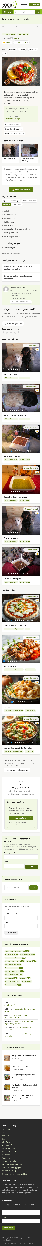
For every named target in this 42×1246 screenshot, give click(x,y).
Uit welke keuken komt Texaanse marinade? (18, 277)
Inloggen (23, 5)
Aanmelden (32, 867)
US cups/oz (17, 204)
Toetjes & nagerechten (14, 961)
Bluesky (13, 1243)
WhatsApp (12, 49)
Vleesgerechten (30, 670)
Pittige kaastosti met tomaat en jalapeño (24, 1057)
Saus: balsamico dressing (15, 415)
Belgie (17, 119)
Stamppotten (29, 751)
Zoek (33, 887)
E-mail (6, 862)
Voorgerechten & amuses (15, 958)
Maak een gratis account (21, 818)
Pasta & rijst (11, 978)
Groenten (25, 978)
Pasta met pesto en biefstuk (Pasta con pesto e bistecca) (23, 1096)
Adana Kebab (10, 666)
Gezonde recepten (13, 985)
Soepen (31, 961)
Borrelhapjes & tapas (13, 968)
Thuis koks (6, 1158)
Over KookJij (6, 1129)
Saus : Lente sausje (12, 456)
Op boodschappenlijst (11, 201)
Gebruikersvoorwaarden (12, 1164)
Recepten (19, 27)
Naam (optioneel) (9, 853)
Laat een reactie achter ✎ (14, 133)
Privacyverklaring (9, 1171)
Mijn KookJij (6, 1142)
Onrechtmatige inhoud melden (14, 1174)
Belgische (9, 119)
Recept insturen (8, 1148)
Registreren (34, 5)
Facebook (31, 1243)
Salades (26, 981)
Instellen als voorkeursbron (17, 770)
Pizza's (27, 629)
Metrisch (6, 204)
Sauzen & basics (23, 34)
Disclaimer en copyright (11, 1167)
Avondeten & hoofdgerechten (13, 629)
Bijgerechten (11, 954)
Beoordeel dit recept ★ (13, 129)
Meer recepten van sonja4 (20, 302)
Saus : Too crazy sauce (13, 579)
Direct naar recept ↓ (12, 125)
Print (4, 53)
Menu (9, 12)
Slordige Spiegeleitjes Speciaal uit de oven (24, 1086)
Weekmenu (6, 1155)
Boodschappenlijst (9, 1151)
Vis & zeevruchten (12, 965)
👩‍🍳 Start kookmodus (21, 189)
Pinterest (22, 49)
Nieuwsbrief (6, 1145)
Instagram (22, 1243)
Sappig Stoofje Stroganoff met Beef (23, 1076)
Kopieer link (33, 49)
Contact (5, 1132)
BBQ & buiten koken (9, 34)
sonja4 (22, 288)
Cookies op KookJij (9, 1161)
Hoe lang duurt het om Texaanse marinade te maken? (18, 267)
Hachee (7, 707)
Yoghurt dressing (11, 538)
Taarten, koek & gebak (14, 971)
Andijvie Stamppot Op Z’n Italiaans (19, 748)
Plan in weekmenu (29, 201)
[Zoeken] (37, 12)
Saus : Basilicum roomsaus (15, 497)
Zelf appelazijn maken (20, 1066)
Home (13, 27)
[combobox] (24, 12)
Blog (3, 1139)
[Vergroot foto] (5, 83)
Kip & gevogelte (12, 981)
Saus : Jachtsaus (11, 374)
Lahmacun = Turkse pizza (15, 625)
